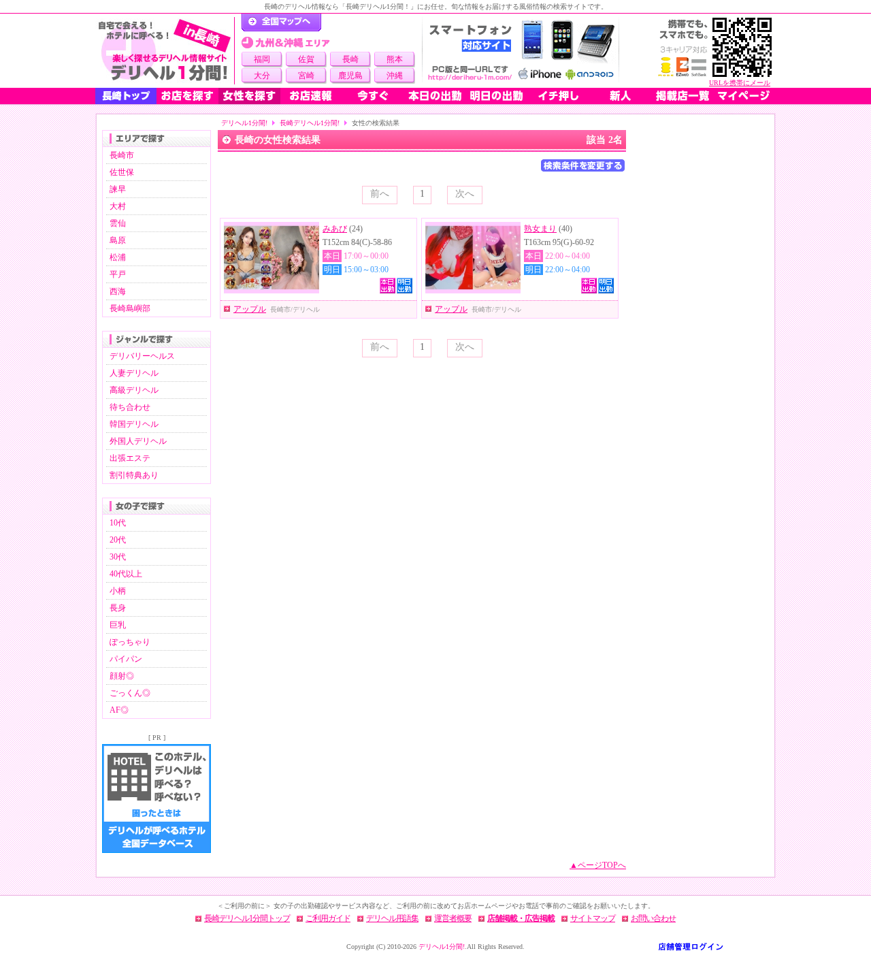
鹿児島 (350, 75)
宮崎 (306, 75)
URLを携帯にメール (739, 82)
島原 (118, 240)
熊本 (395, 59)
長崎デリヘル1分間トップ (247, 918)
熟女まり (540, 228)
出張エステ (130, 458)
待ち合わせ (130, 407)
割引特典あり (134, 475)
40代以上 (126, 574)
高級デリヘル (134, 390)
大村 (118, 206)
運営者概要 (453, 918)
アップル (249, 309)
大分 (262, 75)
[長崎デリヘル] (164, 50)
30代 (118, 557)
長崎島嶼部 (130, 308)
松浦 (118, 257)
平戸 (118, 274)
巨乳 (118, 625)
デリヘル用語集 (392, 918)
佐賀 (306, 59)
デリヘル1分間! (244, 123)
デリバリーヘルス (142, 356)
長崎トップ (126, 96)
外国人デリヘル (138, 441)
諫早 (118, 189)
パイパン (126, 659)
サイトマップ (592, 918)
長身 (118, 608)
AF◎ (119, 710)
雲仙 (118, 223)
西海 (118, 291)
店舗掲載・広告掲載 (521, 918)
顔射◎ (122, 676)
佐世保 (122, 172)
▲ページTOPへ (598, 865)
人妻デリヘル (134, 373)
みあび (335, 228)
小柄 (118, 591)
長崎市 (122, 155)
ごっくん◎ (130, 693)
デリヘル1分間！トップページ (281, 22)
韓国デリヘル (134, 424)
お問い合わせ (653, 918)
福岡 (262, 59)
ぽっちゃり (130, 642)
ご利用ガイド (328, 918)
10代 (118, 523)
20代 (118, 540)
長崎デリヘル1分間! (310, 123)
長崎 (350, 59)
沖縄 (395, 75)
